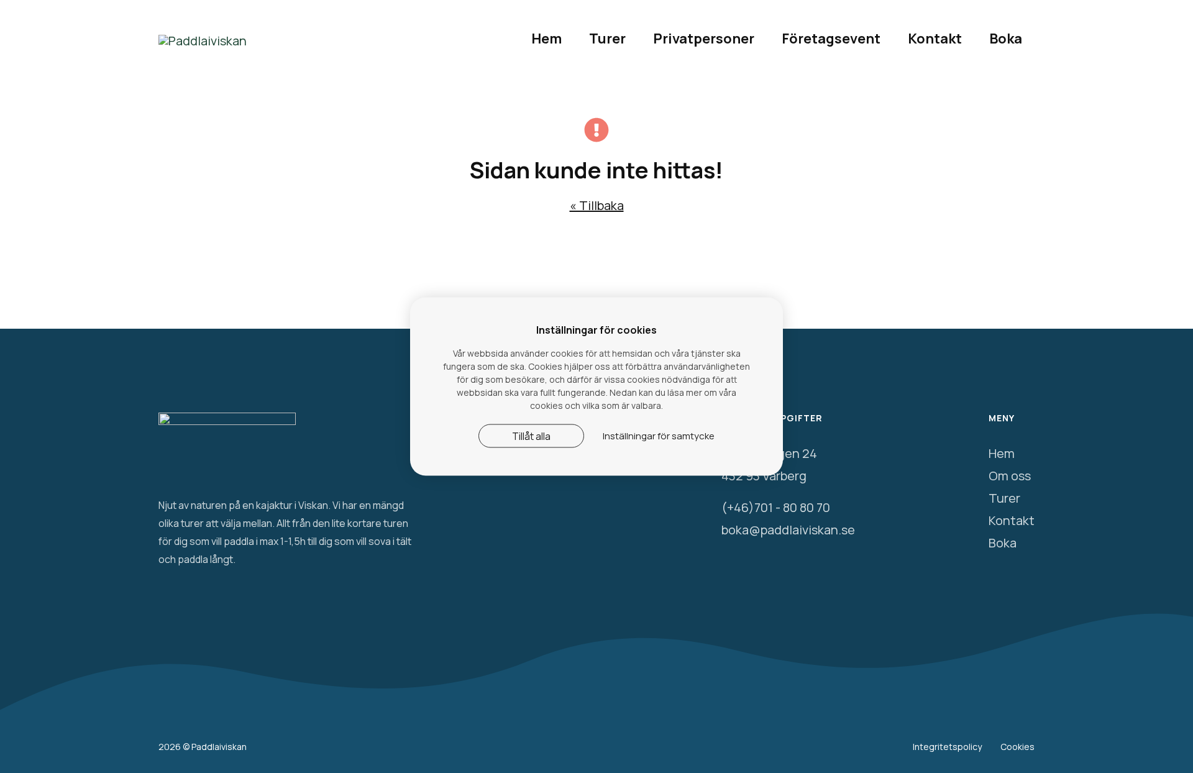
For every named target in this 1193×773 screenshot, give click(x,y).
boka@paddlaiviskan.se (788, 529)
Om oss (1010, 475)
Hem (546, 38)
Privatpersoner (703, 38)
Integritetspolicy (947, 746)
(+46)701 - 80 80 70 (775, 507)
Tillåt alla (531, 436)
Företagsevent (831, 38)
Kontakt (935, 38)
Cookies (1017, 746)
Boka (1005, 38)
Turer (607, 38)
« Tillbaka (597, 205)
